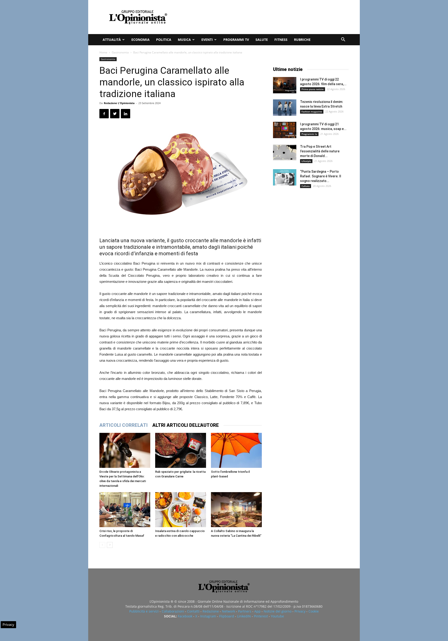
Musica (184, 39)
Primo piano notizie (312, 89)
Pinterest (261, 616)
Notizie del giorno (277, 611)
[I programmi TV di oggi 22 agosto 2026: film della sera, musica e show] (284, 85)
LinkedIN (244, 616)
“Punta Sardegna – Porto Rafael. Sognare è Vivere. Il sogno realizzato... (320, 176)
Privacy (299, 611)
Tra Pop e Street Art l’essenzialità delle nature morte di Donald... (320, 151)
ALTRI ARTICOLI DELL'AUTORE (185, 425)
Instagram (208, 616)
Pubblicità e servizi (144, 611)
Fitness (280, 39)
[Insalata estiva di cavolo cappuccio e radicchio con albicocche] (180, 509)
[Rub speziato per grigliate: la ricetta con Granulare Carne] (180, 450)
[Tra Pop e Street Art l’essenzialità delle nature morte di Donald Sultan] (284, 152)
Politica (163, 39)
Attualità (112, 39)
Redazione (211, 611)
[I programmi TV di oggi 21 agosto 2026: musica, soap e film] (284, 130)
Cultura (305, 186)
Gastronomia (120, 52)
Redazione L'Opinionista (119, 103)
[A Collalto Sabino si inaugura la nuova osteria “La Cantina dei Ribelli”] (236, 509)
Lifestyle (306, 161)
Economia (140, 39)
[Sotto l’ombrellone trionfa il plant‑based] (236, 450)
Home (103, 52)
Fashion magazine (311, 111)
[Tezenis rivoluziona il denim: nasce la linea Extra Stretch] (284, 107)
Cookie (313, 611)
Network (228, 611)
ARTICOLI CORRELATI (123, 425)
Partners (244, 611)
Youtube (277, 616)
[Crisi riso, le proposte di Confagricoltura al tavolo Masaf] (124, 509)
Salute (262, 39)
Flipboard (226, 616)
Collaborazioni (173, 611)
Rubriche (302, 39)
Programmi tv (236, 39)
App (257, 611)
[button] (343, 40)
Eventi (207, 39)
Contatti (193, 611)
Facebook (185, 616)
